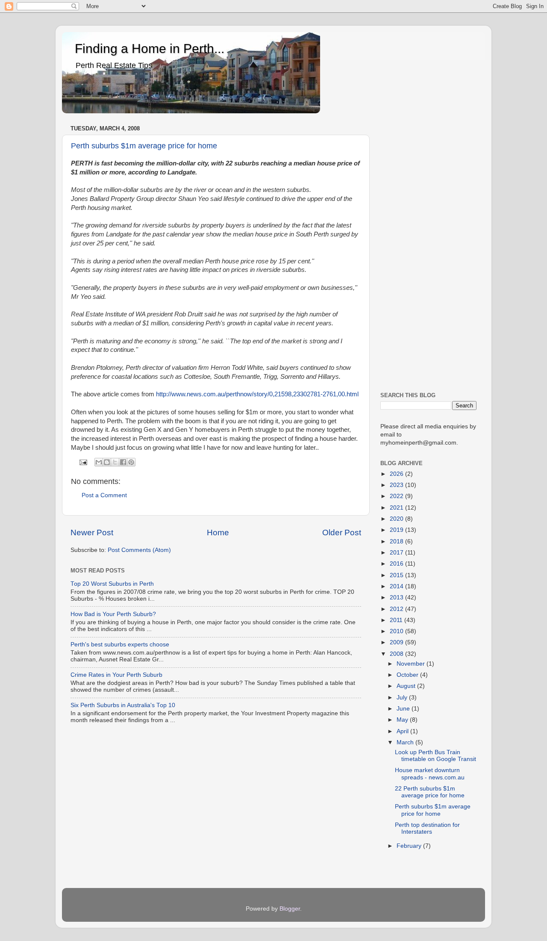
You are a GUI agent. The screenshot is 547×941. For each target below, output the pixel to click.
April (403, 731)
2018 (397, 541)
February (410, 846)
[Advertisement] (428, 251)
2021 (397, 507)
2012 (397, 609)
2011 (397, 620)
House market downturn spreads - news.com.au (430, 773)
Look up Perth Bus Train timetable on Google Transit (435, 755)
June (404, 708)
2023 (397, 485)
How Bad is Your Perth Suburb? (113, 614)
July (403, 697)
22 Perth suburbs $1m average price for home (430, 792)
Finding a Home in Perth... (149, 48)
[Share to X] (115, 462)
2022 (397, 496)
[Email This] (98, 462)
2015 (397, 575)
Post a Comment (104, 495)
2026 (397, 474)
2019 (397, 530)
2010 (397, 631)
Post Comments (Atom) (139, 550)
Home (218, 532)
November (411, 664)
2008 (397, 654)
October (408, 675)
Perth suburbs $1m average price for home (144, 146)
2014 (397, 586)
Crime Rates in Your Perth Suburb (116, 675)
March (406, 742)
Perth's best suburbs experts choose (120, 644)
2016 (397, 563)
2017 (397, 552)
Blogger (289, 909)
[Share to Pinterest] (131, 462)
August (407, 686)
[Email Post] (83, 462)
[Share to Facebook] (123, 462)
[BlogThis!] (107, 462)
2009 (397, 642)
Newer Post (92, 532)
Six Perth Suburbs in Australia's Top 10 (123, 705)
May (403, 720)
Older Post (341, 532)
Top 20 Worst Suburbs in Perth (112, 584)
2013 (397, 597)
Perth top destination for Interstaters (427, 828)
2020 (397, 519)
